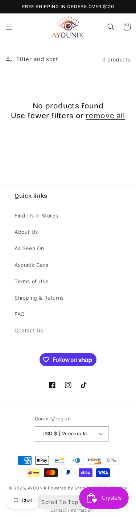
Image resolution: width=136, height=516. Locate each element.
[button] (9, 27)
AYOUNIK (37, 488)
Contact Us (29, 330)
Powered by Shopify (69, 488)
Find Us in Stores (36, 215)
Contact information (71, 510)
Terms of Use (31, 281)
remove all (105, 115)
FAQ (20, 314)
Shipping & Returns (39, 298)
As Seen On (29, 248)
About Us (26, 232)
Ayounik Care (31, 265)
